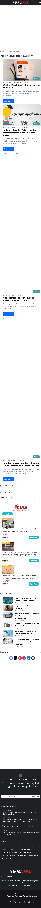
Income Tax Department (8, 855)
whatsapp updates (20, 862)
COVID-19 (36, 846)
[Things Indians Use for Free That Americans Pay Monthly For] (8, 600)
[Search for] (40, 3)
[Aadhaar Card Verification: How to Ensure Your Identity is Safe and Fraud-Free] (8, 641)
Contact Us (33, 896)
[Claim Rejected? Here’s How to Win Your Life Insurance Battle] (8, 633)
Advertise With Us (21, 896)
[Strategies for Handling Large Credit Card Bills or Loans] (8, 625)
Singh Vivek (7, 460)
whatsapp (24, 859)
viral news (16, 859)
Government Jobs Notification (10, 852)
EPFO (17, 849)
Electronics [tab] (14, 498)
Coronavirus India (26, 846)
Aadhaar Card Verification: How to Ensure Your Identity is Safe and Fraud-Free (27, 642)
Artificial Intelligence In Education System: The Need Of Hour (19, 299)
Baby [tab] (33, 498)
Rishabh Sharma (8, 82)
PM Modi (4, 859)
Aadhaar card (5, 846)
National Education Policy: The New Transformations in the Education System (20, 133)
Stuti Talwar (7, 127)
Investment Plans (33, 855)
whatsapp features (7, 862)
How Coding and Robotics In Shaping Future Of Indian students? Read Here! (21, 464)
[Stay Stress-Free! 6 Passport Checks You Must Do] (8, 608)
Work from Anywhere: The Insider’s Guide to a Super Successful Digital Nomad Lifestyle (27, 616)
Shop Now (34, 537)
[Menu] (4, 3)
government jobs (25, 849)
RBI (10, 859)
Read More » (8, 101)
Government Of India (26, 852)
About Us (10, 896)
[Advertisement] (20, 27)
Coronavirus (15, 846)
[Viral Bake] (20, 2)
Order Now (7, 514)
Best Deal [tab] (4, 497)
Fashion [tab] (25, 498)
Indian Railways (22, 855)
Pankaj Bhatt (7, 295)
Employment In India (7, 849)
